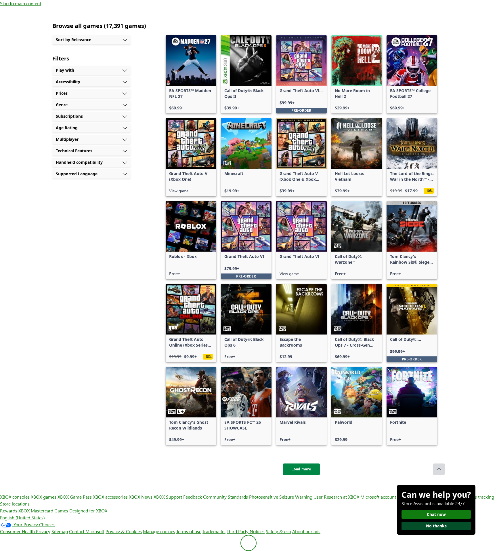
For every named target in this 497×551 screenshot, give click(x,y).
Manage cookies (159, 531)
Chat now (436, 514)
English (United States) (22, 517)
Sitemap (59, 531)
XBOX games (43, 497)
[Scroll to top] (439, 469)
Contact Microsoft (86, 531)
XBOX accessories (110, 497)
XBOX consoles (15, 497)
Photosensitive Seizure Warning (280, 497)
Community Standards (225, 497)
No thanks (436, 526)
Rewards (8, 511)
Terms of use (188, 531)
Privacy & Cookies (124, 531)
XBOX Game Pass (75, 497)
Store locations (15, 504)
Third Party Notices (246, 531)
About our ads (306, 531)
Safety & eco (278, 531)
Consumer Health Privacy (25, 531)
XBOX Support (168, 497)
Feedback (192, 497)
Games (61, 511)
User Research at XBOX (337, 497)
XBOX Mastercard (35, 511)
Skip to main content (20, 3)
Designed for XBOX (88, 511)
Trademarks (213, 531)
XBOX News (140, 497)
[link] (191, 74)
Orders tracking (478, 497)
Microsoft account (378, 497)
